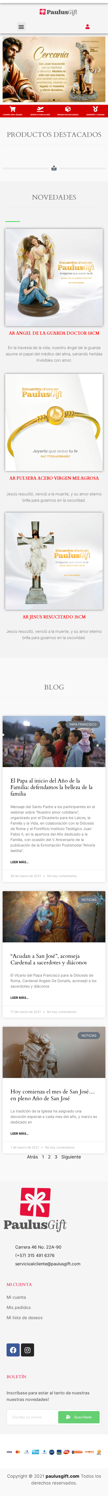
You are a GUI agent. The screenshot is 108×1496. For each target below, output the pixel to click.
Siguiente (71, 1156)
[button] (21, 26)
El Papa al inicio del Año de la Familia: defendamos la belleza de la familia (51, 787)
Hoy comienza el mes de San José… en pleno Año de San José (52, 1095)
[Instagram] (27, 1349)
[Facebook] (13, 1349)
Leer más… (19, 862)
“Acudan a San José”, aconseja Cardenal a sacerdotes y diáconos (48, 959)
